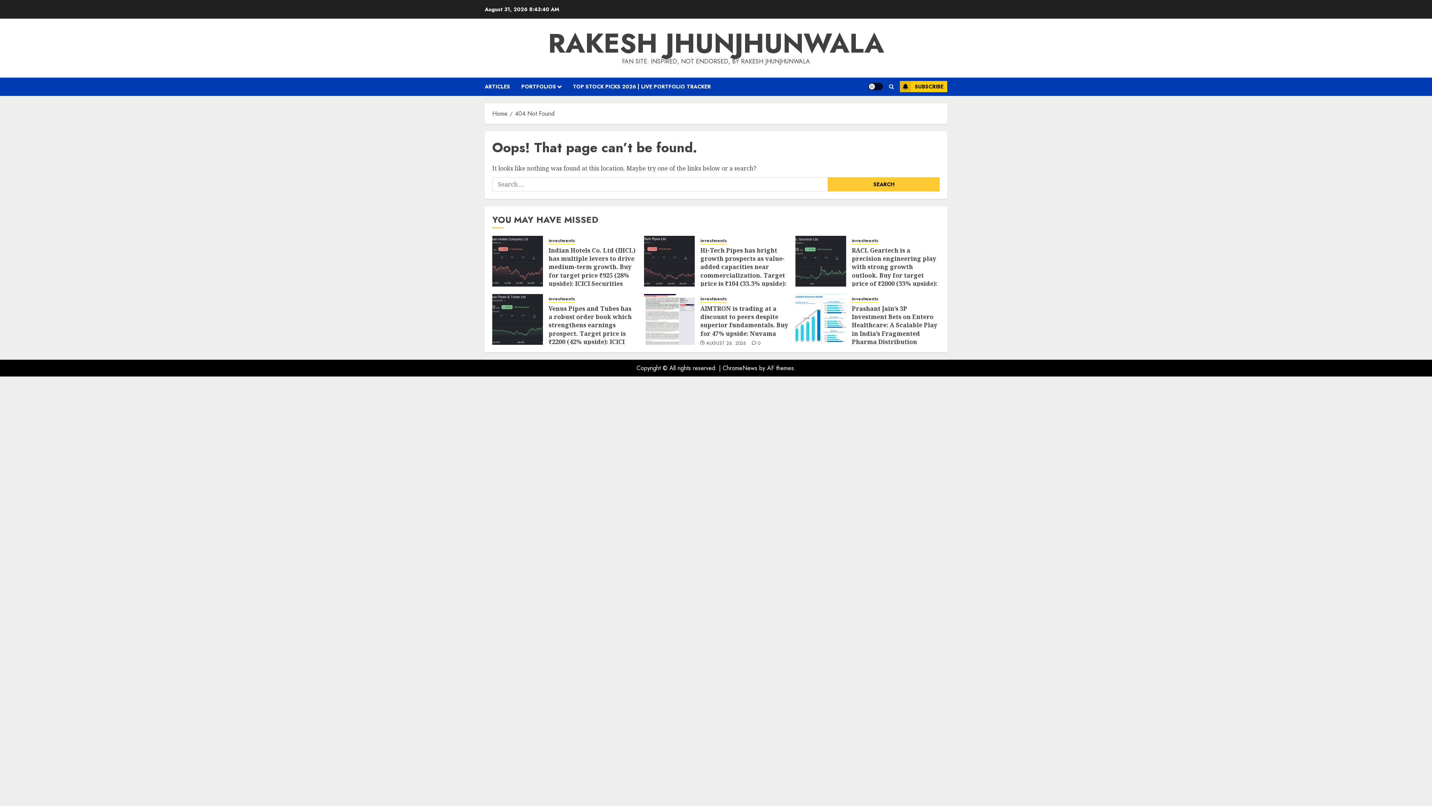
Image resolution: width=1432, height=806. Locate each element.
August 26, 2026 (726, 344)
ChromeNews (740, 368)
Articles (497, 86)
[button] (891, 86)
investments (562, 241)
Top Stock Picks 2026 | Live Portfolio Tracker (642, 86)
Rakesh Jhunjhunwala (716, 43)
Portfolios (538, 86)
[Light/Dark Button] (875, 86)
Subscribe (929, 86)
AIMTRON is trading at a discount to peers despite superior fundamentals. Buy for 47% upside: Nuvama (744, 321)
